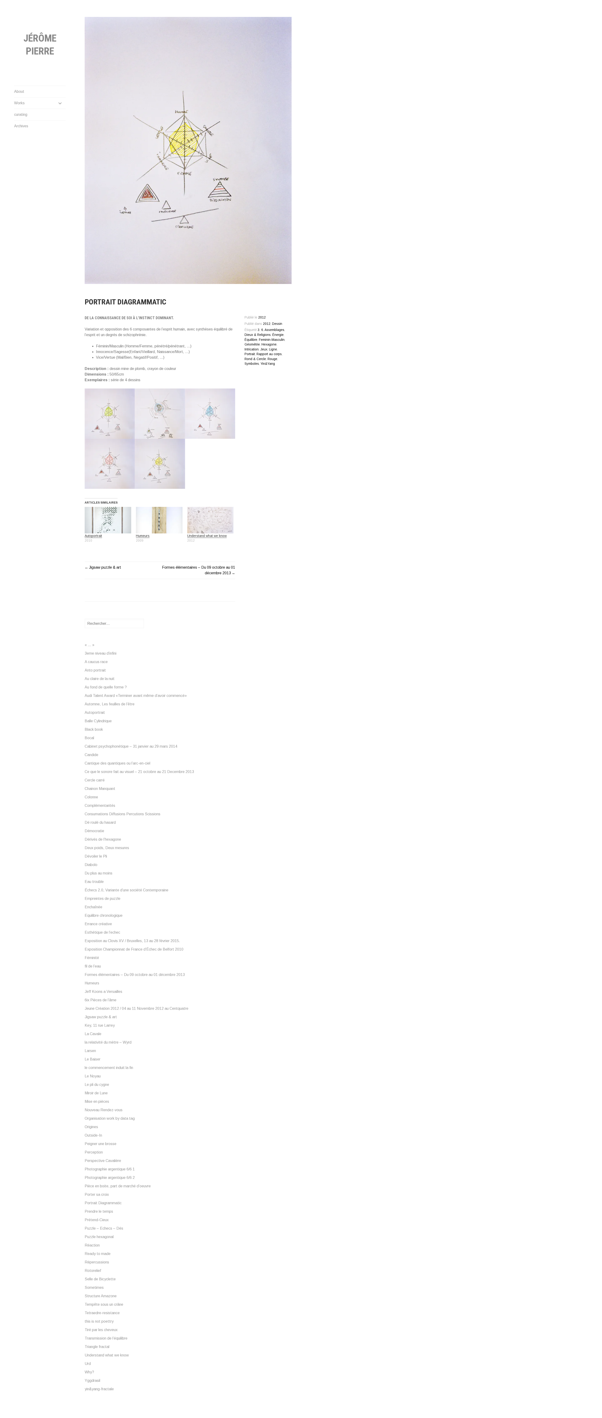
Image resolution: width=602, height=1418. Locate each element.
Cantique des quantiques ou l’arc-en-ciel (117, 763)
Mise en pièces (97, 1101)
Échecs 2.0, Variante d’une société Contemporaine (126, 890)
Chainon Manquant (100, 789)
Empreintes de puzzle (102, 899)
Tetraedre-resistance (102, 1313)
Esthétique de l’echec (102, 932)
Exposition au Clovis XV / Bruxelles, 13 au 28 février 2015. (132, 941)
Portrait (250, 354)
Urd (88, 1364)
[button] (110, 413)
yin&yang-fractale (99, 1389)
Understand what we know (207, 536)
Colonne (91, 797)
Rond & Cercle (255, 359)
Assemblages (274, 330)
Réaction (92, 1245)
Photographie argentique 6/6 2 (110, 1178)
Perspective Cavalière (103, 1161)
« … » (89, 645)
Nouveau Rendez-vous (104, 1110)
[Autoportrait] (108, 520)
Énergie (278, 335)
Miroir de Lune (96, 1093)
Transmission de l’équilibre (106, 1338)
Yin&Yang (268, 363)
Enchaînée (93, 907)
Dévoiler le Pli (96, 856)
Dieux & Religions (258, 335)
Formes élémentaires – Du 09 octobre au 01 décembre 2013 (135, 975)
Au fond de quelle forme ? (106, 687)
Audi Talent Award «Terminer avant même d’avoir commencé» (136, 696)
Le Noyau (93, 1076)
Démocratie (94, 831)
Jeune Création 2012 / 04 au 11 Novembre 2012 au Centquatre (136, 1008)
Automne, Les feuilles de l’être (110, 704)
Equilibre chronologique (104, 915)
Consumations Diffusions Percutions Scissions (122, 814)
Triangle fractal (97, 1347)
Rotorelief (93, 1271)
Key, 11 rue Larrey (100, 1025)
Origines (91, 1127)
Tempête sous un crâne (104, 1304)
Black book (94, 729)
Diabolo (91, 865)
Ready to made (98, 1254)
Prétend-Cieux (97, 1220)
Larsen (90, 1051)
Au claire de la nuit (100, 679)
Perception (94, 1152)
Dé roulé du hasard (100, 822)
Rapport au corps (269, 354)
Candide (91, 755)
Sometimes (94, 1288)
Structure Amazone (101, 1296)
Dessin (277, 324)
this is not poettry (99, 1321)
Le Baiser (92, 1059)
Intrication (252, 349)
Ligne (273, 349)
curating (20, 115)
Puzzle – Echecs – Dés (104, 1228)
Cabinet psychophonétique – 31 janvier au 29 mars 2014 (131, 746)
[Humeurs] (159, 520)
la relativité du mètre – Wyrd (108, 1042)
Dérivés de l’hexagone (103, 839)
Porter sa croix (97, 1195)
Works (19, 103)
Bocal (89, 738)
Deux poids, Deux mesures (107, 848)
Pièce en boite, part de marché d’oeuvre (118, 1186)
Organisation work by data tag (110, 1118)
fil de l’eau (93, 966)
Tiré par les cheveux (101, 1330)
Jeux (263, 349)
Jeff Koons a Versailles (103, 992)
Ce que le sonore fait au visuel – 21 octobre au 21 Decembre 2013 (139, 772)
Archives (21, 126)
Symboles (252, 363)
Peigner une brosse (100, 1144)
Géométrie (252, 344)
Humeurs (143, 536)
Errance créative (98, 924)
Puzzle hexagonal (99, 1237)
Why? (89, 1372)
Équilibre (251, 340)
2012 (266, 324)
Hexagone (269, 344)
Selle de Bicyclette (100, 1279)
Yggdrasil (92, 1381)
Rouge (272, 359)
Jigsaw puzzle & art (105, 567)
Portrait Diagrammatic (103, 1203)
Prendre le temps (99, 1211)
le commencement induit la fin (109, 1068)
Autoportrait (93, 536)
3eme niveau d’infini (100, 653)
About (19, 91)
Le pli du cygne (97, 1085)
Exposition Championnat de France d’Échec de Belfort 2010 (134, 949)
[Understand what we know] (210, 520)
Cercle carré (95, 780)
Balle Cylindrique (98, 721)
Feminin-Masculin (272, 340)
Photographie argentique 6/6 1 (110, 1169)
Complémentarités (100, 806)
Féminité (92, 958)
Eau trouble (94, 882)
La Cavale (93, 1034)
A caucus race (96, 662)
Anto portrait (95, 670)
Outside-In (93, 1135)
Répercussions (97, 1262)
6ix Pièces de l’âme (100, 1000)
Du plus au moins (98, 873)
